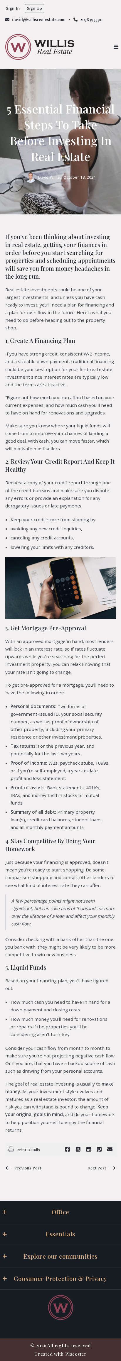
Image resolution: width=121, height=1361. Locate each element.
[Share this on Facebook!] (67, 1149)
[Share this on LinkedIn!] (88, 1149)
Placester (76, 1354)
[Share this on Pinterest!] (99, 1149)
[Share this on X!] (78, 1149)
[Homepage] (39, 47)
